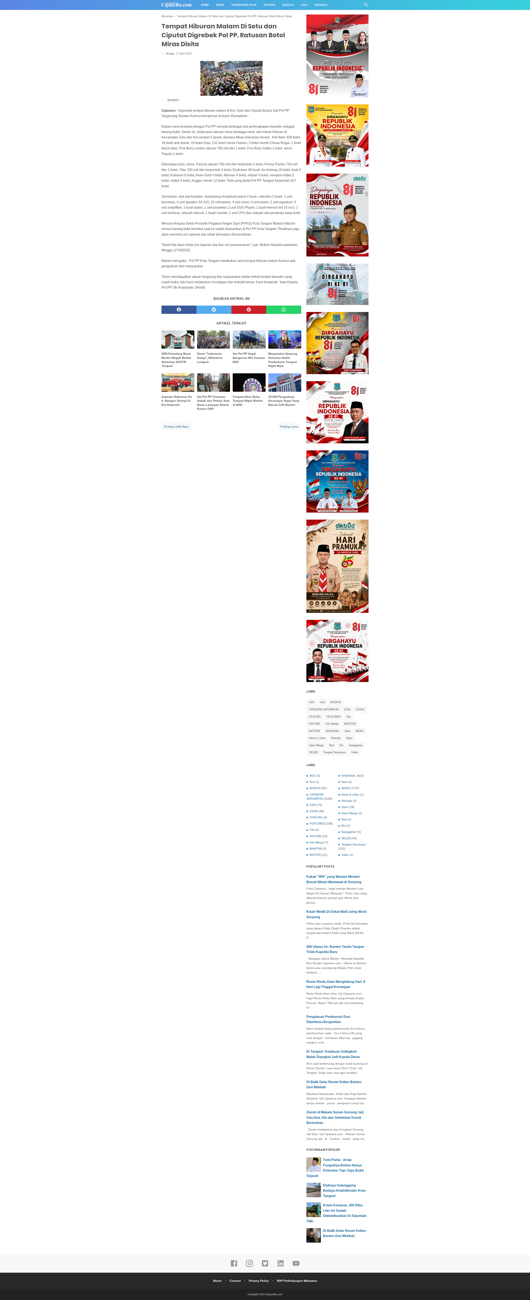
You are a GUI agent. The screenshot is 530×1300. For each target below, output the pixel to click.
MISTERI (314, 731)
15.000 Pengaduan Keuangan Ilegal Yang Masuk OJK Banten (283, 400)
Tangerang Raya (244, 5)
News (220, 5)
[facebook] (178, 310)
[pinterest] (248, 310)
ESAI (347, 709)
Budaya (288, 5)
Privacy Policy (259, 1280)
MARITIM (350, 723)
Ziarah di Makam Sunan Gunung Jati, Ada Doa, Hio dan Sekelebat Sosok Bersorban (335, 1117)
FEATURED (333, 716)
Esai (304, 5)
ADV (311, 702)
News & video (317, 738)
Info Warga (331, 723)
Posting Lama (289, 426)
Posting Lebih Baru (176, 426)
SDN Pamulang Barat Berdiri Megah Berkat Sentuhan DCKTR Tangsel (176, 360)
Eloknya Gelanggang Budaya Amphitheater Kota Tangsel (344, 1191)
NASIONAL (332, 731)
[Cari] (366, 6)
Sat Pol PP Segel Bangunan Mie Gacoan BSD (249, 357)
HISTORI (314, 723)
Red (331, 745)
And (322, 702)
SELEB (313, 752)
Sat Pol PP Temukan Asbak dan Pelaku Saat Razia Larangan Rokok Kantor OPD (213, 403)
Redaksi (321, 5)
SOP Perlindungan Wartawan (297, 1280)
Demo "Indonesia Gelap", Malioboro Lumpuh (210, 357)
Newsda (336, 738)
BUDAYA (335, 702)
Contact (235, 1280)
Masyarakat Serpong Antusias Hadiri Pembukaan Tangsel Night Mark (282, 360)
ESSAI (360, 709)
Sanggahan (356, 745)
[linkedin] (280, 1266)
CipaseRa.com (274, 1294)
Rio (341, 745)
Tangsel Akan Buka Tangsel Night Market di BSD (248, 400)
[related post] (177, 339)
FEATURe (315, 716)
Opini (349, 738)
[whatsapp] (283, 310)
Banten (270, 5)
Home (205, 5)
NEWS (360, 731)
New (347, 731)
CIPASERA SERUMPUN (323, 709)
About (217, 1280)
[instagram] (249, 1266)
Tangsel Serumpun (334, 752)
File (348, 716)
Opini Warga (316, 745)
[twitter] (213, 310)
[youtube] (296, 1266)
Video (354, 752)
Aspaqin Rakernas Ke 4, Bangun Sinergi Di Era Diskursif (176, 400)
